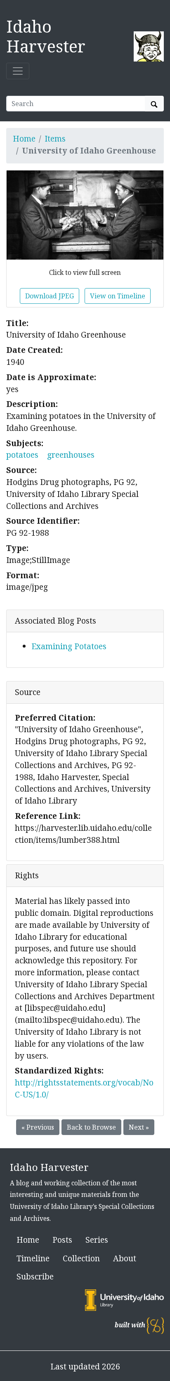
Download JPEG (49, 295)
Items (55, 138)
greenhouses (70, 454)
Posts (62, 1239)
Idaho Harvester (45, 36)
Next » (139, 1127)
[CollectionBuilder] (155, 1325)
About (124, 1258)
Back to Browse (91, 1127)
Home (24, 138)
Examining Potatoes (68, 646)
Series (96, 1239)
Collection (81, 1258)
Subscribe (35, 1276)
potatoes (22, 454)
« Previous (37, 1127)
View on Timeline (117, 295)
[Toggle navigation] (17, 71)
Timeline (33, 1258)
